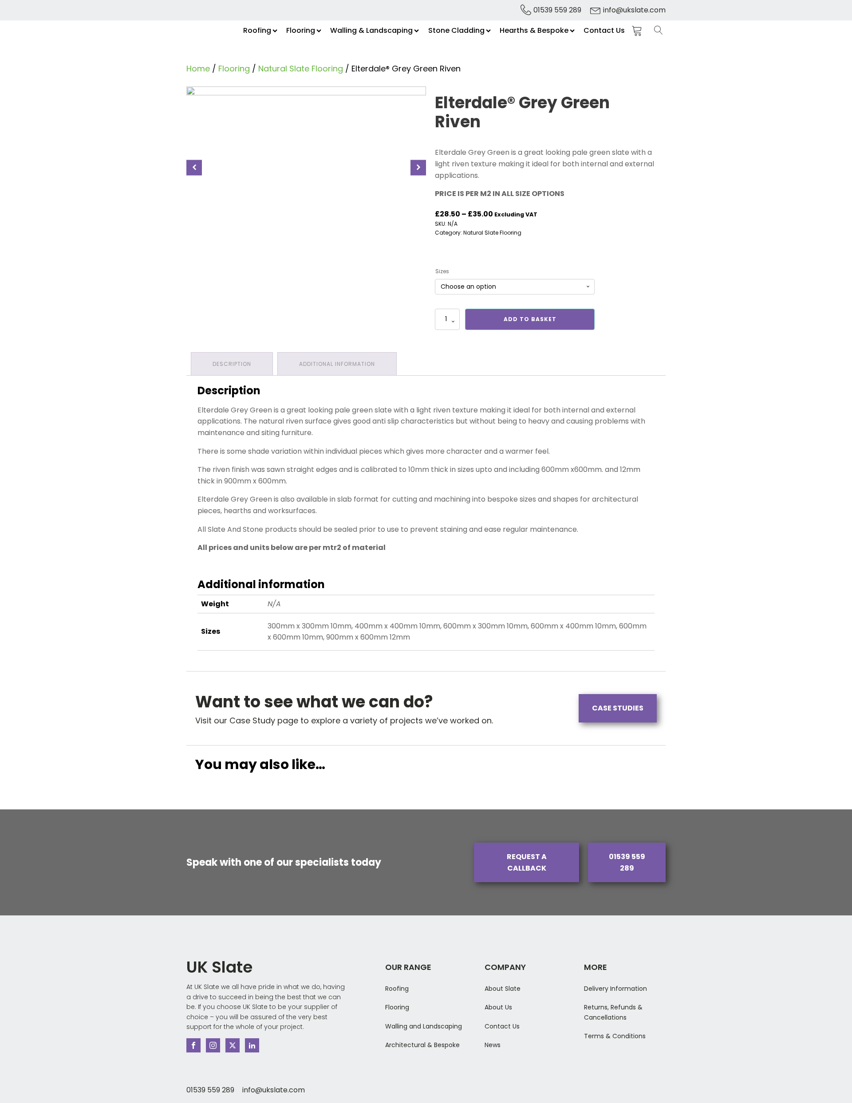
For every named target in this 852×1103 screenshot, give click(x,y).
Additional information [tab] (337, 364)
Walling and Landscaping (423, 1026)
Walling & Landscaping (371, 30)
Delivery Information (615, 988)
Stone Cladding (456, 30)
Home (198, 68)
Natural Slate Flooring (300, 68)
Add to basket (530, 319)
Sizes (442, 271)
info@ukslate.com (634, 10)
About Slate (503, 988)
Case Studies (617, 708)
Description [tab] (232, 364)
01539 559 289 (557, 10)
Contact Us (604, 30)
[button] (194, 167)
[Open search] (658, 30)
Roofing (257, 30)
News (493, 1044)
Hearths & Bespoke (534, 30)
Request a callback (527, 862)
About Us (498, 1007)
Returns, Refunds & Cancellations (613, 1012)
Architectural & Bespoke (422, 1044)
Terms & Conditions (615, 1036)
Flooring (300, 30)
